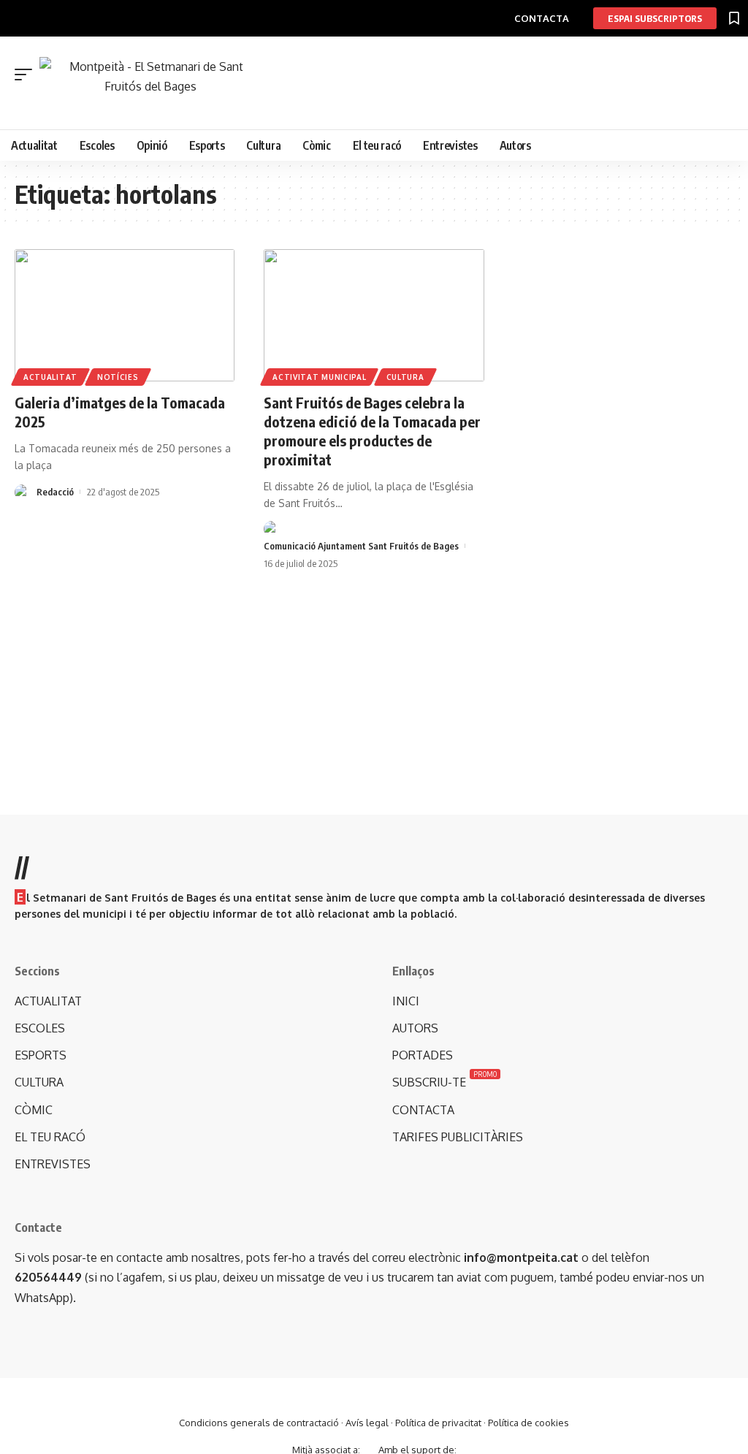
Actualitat (50, 377)
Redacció (55, 492)
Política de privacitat (438, 1422)
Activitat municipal (319, 377)
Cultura (405, 377)
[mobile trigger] (27, 74)
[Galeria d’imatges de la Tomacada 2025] (124, 315)
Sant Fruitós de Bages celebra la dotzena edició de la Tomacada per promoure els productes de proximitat (372, 430)
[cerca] (381, 105)
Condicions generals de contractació (259, 1422)
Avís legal (367, 1422)
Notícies (118, 377)
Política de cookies (528, 1422)
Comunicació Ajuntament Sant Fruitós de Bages (361, 546)
